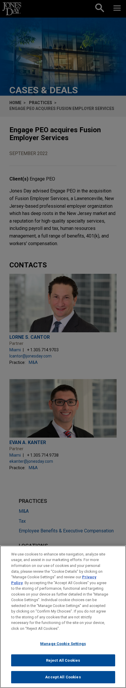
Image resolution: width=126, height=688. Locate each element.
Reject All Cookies (63, 660)
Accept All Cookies (63, 677)
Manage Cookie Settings (63, 643)
